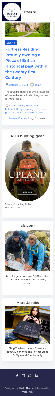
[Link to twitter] (29, 376)
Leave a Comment (19, 118)
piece (44, 109)
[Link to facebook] (16, 376)
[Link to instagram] (23, 376)
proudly (9, 112)
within (41, 112)
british (12, 105)
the (26, 112)
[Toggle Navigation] (48, 11)
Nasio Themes (27, 388)
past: (37, 109)
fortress (35, 105)
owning (29, 109)
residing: (19, 112)
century (21, 105)
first (28, 105)
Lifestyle (10, 42)
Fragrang (30, 11)
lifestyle (20, 109)
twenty (33, 112)
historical (10, 109)
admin (38, 84)
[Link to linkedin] (36, 376)
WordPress (27, 391)
